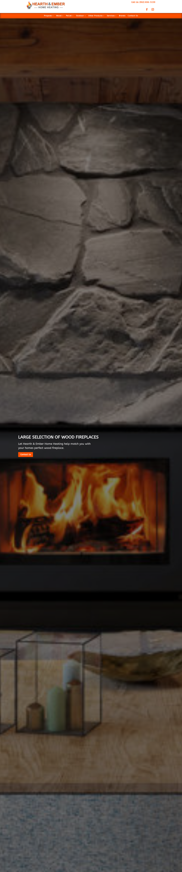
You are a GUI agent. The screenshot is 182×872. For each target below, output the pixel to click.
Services (111, 16)
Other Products (95, 16)
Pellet (69, 16)
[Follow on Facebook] (146, 9)
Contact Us (133, 16)
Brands (122, 16)
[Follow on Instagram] (152, 9)
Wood (59, 16)
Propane (48, 16)
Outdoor (80, 16)
